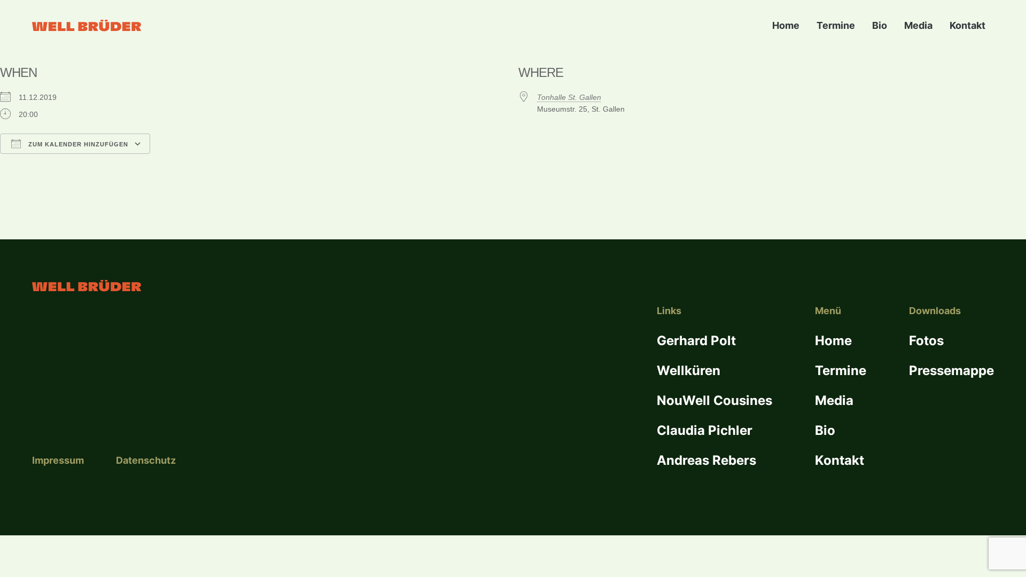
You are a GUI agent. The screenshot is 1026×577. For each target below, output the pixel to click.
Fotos (926, 340)
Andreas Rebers (706, 460)
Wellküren (688, 370)
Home (785, 25)
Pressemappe (951, 370)
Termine (836, 25)
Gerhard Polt (696, 340)
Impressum (58, 460)
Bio (879, 25)
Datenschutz (146, 460)
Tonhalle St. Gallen (569, 97)
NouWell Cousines (714, 400)
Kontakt (967, 25)
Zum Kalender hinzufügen (77, 144)
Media (918, 25)
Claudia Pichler (704, 430)
